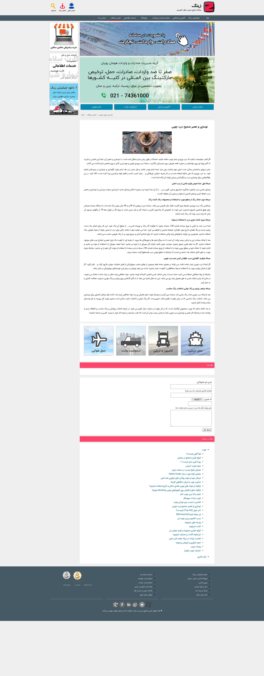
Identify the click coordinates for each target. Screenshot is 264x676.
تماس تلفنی (71, 11)
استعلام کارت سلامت (145, 582)
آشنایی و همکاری (179, 18)
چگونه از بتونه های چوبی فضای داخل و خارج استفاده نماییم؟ (175, 486)
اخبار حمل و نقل (201, 595)
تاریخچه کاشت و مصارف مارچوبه (187, 534)
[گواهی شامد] (66, 575)
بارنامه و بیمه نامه (201, 590)
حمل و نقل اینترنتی (200, 586)
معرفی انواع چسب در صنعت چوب (186, 470)
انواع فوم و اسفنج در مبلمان (189, 458)
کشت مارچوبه (195, 526)
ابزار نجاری (201, 556)
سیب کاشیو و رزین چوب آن (189, 518)
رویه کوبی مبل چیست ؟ (191, 462)
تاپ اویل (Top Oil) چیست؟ (188, 510)
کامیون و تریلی (164, 107)
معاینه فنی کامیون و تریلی (143, 586)
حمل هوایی (96, 107)
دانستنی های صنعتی (106, 115)
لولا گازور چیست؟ (193, 454)
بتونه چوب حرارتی (193, 466)
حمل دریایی (198, 107)
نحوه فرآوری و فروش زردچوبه (188, 542)
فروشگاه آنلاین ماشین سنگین (197, 578)
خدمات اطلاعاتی (130, 18)
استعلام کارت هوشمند (145, 578)
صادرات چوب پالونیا (192, 550)
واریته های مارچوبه (193, 522)
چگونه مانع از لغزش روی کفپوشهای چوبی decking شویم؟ (176, 490)
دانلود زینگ (62, 11)
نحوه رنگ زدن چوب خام (190, 494)
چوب (204, 449)
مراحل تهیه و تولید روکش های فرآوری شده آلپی (181, 478)
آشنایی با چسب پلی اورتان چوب (187, 502)
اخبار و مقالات (115, 18)
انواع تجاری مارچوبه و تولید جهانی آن (185, 530)
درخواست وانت (130, 107)
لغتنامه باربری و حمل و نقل (143, 590)
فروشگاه (144, 18)
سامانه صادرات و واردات (161, 18)
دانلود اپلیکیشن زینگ (200, 574)
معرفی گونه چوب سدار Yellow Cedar (185, 474)
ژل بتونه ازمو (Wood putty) (188, 514)
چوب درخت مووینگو (192, 498)
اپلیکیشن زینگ (193, 18)
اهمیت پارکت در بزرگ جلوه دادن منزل (185, 538)
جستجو (53, 11)
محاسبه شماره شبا (146, 574)
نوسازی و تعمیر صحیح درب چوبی (190, 127)
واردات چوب (196, 546)
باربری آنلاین (203, 582)
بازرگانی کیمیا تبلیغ (146, 595)
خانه (207, 18)
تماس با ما (102, 18)
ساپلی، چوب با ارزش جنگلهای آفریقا (186, 482)
